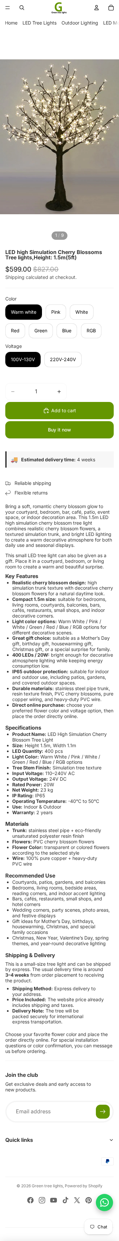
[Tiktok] (65, 1200)
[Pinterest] (89, 1200)
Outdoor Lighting (79, 23)
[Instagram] (42, 1200)
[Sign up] (103, 1112)
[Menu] (7, 7)
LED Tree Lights (39, 23)
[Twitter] (77, 1200)
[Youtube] (54, 1200)
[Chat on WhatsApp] (104, 1202)
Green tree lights (47, 1185)
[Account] (96, 7)
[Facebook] (30, 1200)
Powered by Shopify (83, 1185)
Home (11, 23)
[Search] (22, 7)
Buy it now (59, 429)
